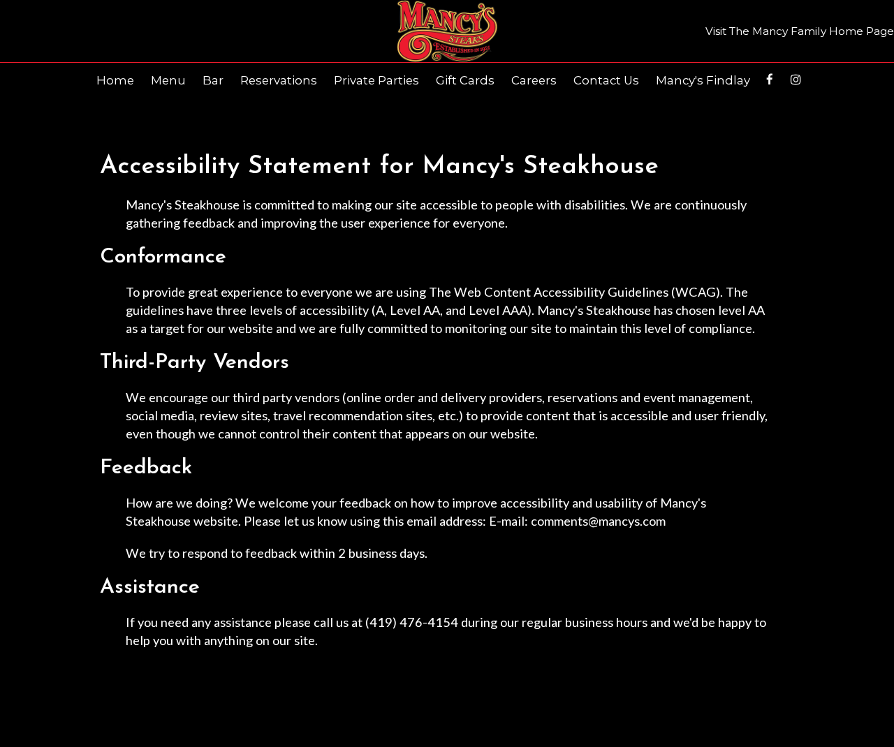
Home (115, 80)
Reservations (278, 80)
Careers (534, 80)
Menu (168, 80)
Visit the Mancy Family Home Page (799, 30)
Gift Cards (465, 80)
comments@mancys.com (598, 520)
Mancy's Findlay (703, 80)
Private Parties (376, 80)
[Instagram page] (795, 79)
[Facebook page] (770, 79)
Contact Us (606, 80)
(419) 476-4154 (411, 622)
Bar (213, 80)
